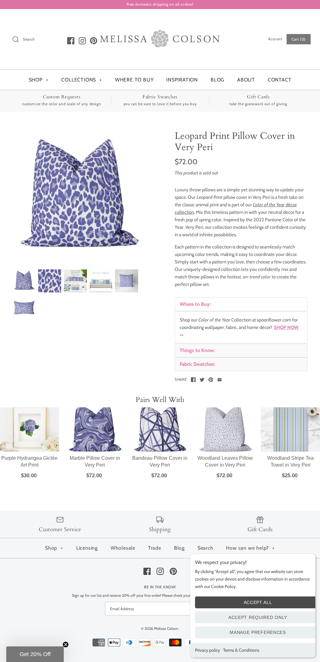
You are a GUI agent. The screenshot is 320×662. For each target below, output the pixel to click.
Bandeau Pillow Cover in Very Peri (160, 461)
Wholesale (123, 548)
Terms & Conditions (241, 650)
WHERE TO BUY (134, 80)
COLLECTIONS (81, 80)
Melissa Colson (166, 628)
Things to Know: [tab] (197, 350)
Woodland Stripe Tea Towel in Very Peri (290, 461)
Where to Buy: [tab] (195, 304)
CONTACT (280, 80)
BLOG (217, 80)
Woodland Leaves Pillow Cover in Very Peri (225, 461)
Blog (179, 548)
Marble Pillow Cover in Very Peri (95, 461)
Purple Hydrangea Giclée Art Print (29, 461)
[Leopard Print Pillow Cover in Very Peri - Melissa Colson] (78, 196)
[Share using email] (219, 379)
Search (205, 548)
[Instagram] (82, 40)
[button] (35, 654)
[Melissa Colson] (160, 19)
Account (275, 39)
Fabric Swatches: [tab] (197, 364)
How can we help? (250, 548)
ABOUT (246, 80)
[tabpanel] (241, 327)
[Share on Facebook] (193, 379)
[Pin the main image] (210, 379)
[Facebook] (70, 40)
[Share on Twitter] (202, 379)
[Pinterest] (93, 40)
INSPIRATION (182, 80)
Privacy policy (207, 650)
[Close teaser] (65, 644)
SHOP (38, 80)
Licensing (87, 548)
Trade (154, 548)
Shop (54, 548)
